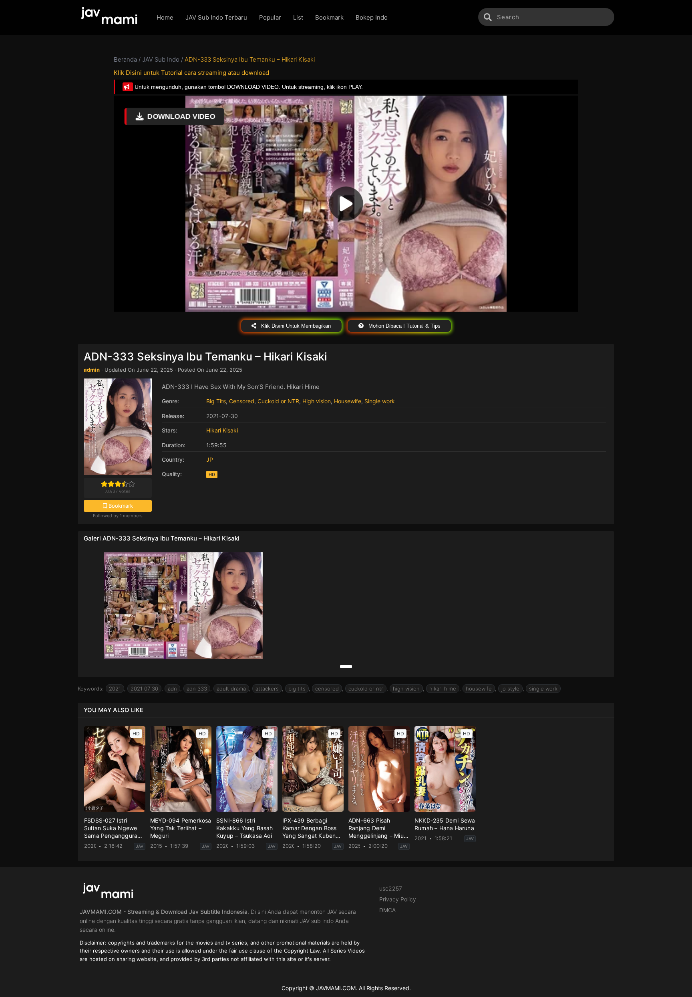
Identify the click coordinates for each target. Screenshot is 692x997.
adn (172, 688)
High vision (316, 401)
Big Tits (216, 401)
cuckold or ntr (365, 688)
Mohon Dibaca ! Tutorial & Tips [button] (404, 326)
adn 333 (197, 688)
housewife (479, 688)
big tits (297, 688)
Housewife (347, 401)
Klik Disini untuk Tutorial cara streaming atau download (191, 72)
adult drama (231, 688)
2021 (115, 688)
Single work (379, 401)
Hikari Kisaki (222, 430)
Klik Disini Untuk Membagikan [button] (295, 326)
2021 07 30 (144, 688)
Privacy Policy (397, 899)
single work (543, 688)
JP (209, 459)
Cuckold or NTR (278, 401)
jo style (510, 688)
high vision (406, 688)
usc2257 (390, 888)
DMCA (387, 910)
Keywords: (91, 688)
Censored (241, 401)
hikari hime (442, 688)
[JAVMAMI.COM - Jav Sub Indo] (111, 17)
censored (327, 688)
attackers (267, 688)
